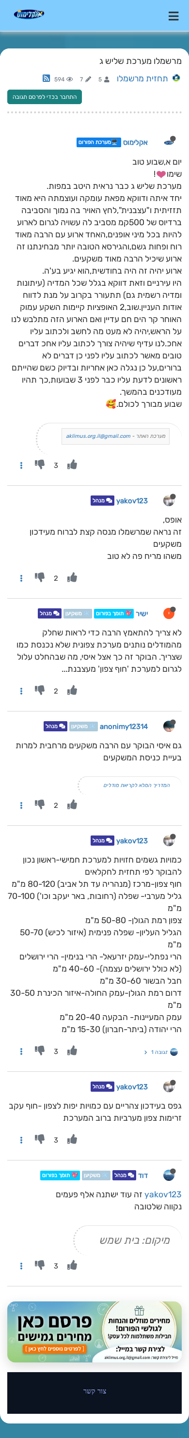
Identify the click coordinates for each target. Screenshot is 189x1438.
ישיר (142, 613)
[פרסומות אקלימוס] (94, 1331)
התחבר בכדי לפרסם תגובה (45, 96)
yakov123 (132, 500)
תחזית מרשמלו (142, 78)
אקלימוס (135, 142)
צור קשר (94, 1390)
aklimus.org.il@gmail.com (98, 436)
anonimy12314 (124, 726)
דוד (143, 1175)
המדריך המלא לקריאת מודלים (136, 785)
